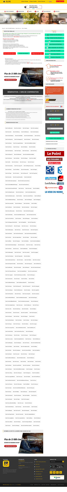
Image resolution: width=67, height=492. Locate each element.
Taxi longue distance (55, 54)
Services (57, 11)
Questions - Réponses (45, 484)
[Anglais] (51, 1)
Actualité (37, 466)
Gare (37, 11)
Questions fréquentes (55, 57)
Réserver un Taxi (39, 471)
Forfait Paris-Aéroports (40, 461)
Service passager (60, 20)
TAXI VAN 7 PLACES (55, 50)
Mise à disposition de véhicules (55, 47)
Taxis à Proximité (10, 11)
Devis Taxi (37, 464)
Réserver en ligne (37, 53)
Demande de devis (9, 53)
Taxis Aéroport (47, 11)
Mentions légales (6, 484)
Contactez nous (38, 478)
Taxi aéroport (38, 474)
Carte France (53, 20)
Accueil (47, 20)
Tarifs (30, 11)
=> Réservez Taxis (60, 1)
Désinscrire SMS (38, 476)
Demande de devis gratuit (52, 143)
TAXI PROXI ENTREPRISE (55, 44)
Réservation (21, 11)
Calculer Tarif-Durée (39, 469)
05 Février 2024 (22, 460)
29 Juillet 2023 (22, 465)
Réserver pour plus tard (52, 141)
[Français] (49, 1)
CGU (11, 484)
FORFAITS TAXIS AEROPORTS (55, 138)
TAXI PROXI (19, 484)
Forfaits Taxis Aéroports (24, 53)
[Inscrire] (63, 461)
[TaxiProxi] (6, 466)
